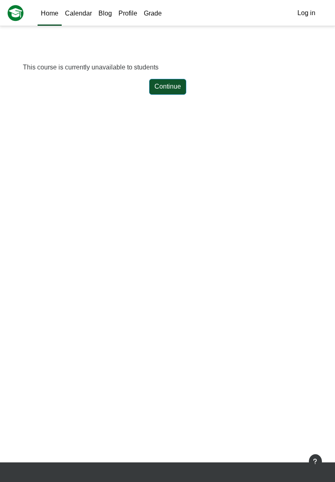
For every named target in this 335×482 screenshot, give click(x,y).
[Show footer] (315, 461)
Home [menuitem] (49, 13)
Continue (167, 86)
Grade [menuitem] (153, 13)
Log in (306, 12)
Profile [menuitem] (127, 13)
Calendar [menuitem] (78, 13)
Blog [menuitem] (105, 13)
